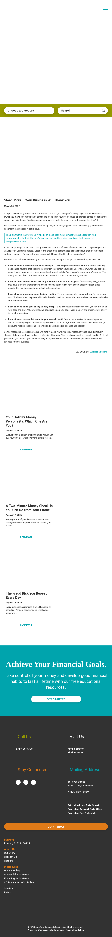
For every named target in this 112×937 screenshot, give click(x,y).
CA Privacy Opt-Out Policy (19, 882)
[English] (94, 6)
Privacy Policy (12, 870)
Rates (7, 892)
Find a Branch (76, 748)
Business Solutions (98, 352)
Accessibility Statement (17, 874)
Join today (56, 826)
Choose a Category (21, 110)
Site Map (9, 888)
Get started (56, 699)
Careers (8, 860)
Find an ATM (75, 752)
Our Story (9, 852)
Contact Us (10, 856)
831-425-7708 (24, 748)
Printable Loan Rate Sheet (83, 805)
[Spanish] (99, 6)
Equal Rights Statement (17, 878)
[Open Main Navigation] (105, 8)
